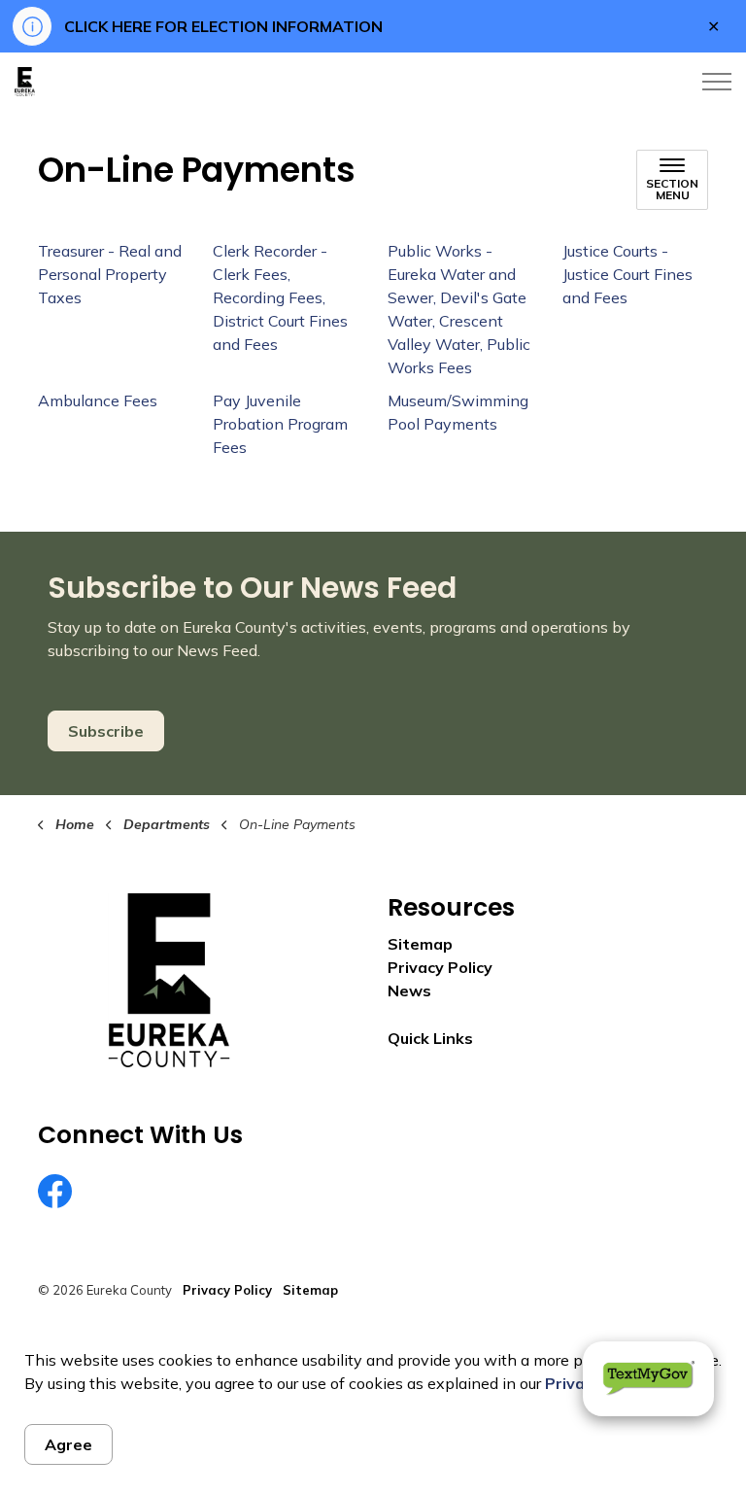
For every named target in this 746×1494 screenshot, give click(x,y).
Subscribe (106, 731)
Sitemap (420, 944)
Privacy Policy (440, 967)
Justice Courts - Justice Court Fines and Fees (627, 274)
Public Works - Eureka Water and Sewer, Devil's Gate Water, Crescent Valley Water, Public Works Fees (459, 309)
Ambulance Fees (97, 400)
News (409, 990)
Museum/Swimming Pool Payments (458, 412)
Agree (68, 1444)
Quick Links (430, 1038)
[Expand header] (717, 81)
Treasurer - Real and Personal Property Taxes (110, 274)
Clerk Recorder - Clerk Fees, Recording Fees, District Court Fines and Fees (280, 297)
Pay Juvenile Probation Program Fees (280, 424)
